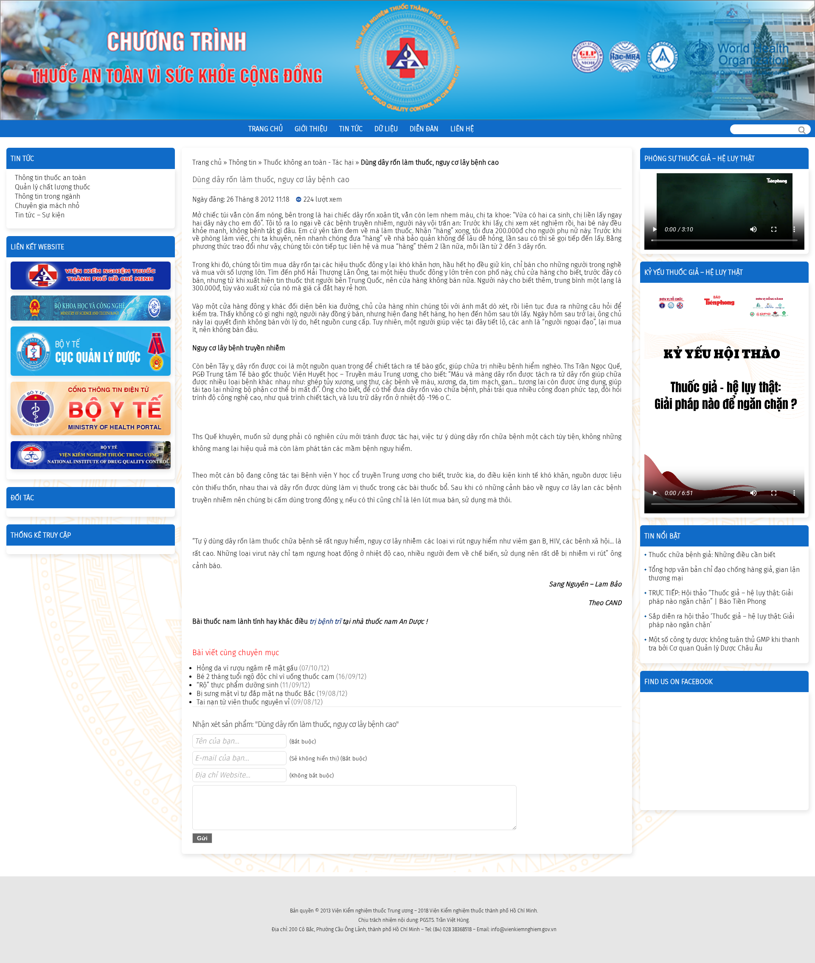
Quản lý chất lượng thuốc (52, 187)
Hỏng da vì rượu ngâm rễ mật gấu (247, 668)
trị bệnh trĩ (325, 621)
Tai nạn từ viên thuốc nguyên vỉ (243, 702)
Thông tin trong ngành (47, 196)
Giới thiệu (311, 129)
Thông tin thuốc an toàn (50, 178)
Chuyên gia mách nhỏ (47, 206)
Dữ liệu (386, 129)
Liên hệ (462, 129)
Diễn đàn (424, 129)
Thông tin (242, 162)
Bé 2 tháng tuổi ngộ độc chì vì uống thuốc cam (265, 677)
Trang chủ (265, 129)
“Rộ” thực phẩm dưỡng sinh (237, 685)
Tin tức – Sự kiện (40, 215)
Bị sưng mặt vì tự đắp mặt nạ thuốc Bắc (256, 694)
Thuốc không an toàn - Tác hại (309, 162)
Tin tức (351, 129)
